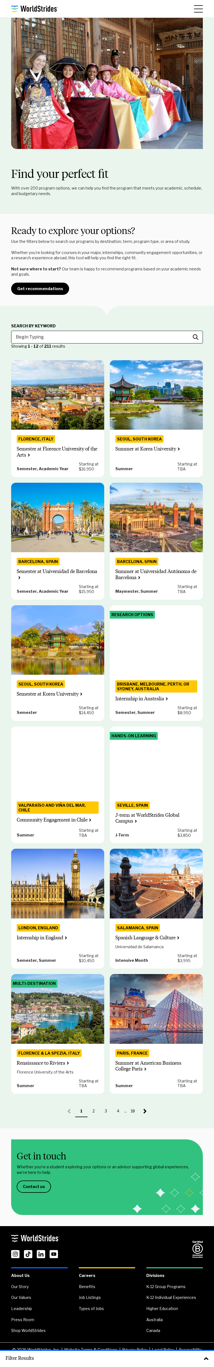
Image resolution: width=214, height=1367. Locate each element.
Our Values (21, 1297)
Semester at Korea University (48, 694)
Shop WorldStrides (28, 1330)
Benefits (87, 1286)
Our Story (20, 1286)
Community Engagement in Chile (52, 820)
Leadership (21, 1308)
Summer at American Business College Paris (148, 1066)
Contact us (34, 1186)
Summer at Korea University (145, 449)
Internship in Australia (139, 699)
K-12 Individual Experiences (171, 1297)
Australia (154, 1319)
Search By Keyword (33, 326)
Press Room (22, 1319)
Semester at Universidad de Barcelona (57, 571)
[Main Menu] (198, 9)
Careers (87, 1275)
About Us (20, 1275)
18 (135, 1113)
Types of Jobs (91, 1308)
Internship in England (40, 938)
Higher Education (162, 1308)
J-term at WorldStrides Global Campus (147, 818)
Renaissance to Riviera (41, 1063)
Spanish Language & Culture (145, 938)
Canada (153, 1330)
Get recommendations (40, 288)
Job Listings (90, 1297)
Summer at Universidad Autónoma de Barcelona (155, 574)
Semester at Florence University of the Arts (57, 452)
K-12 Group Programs (166, 1286)
